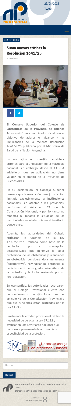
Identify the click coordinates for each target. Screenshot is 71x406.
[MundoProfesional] (21, 12)
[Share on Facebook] (10, 113)
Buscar (9, 375)
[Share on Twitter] (19, 113)
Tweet (48, 8)
